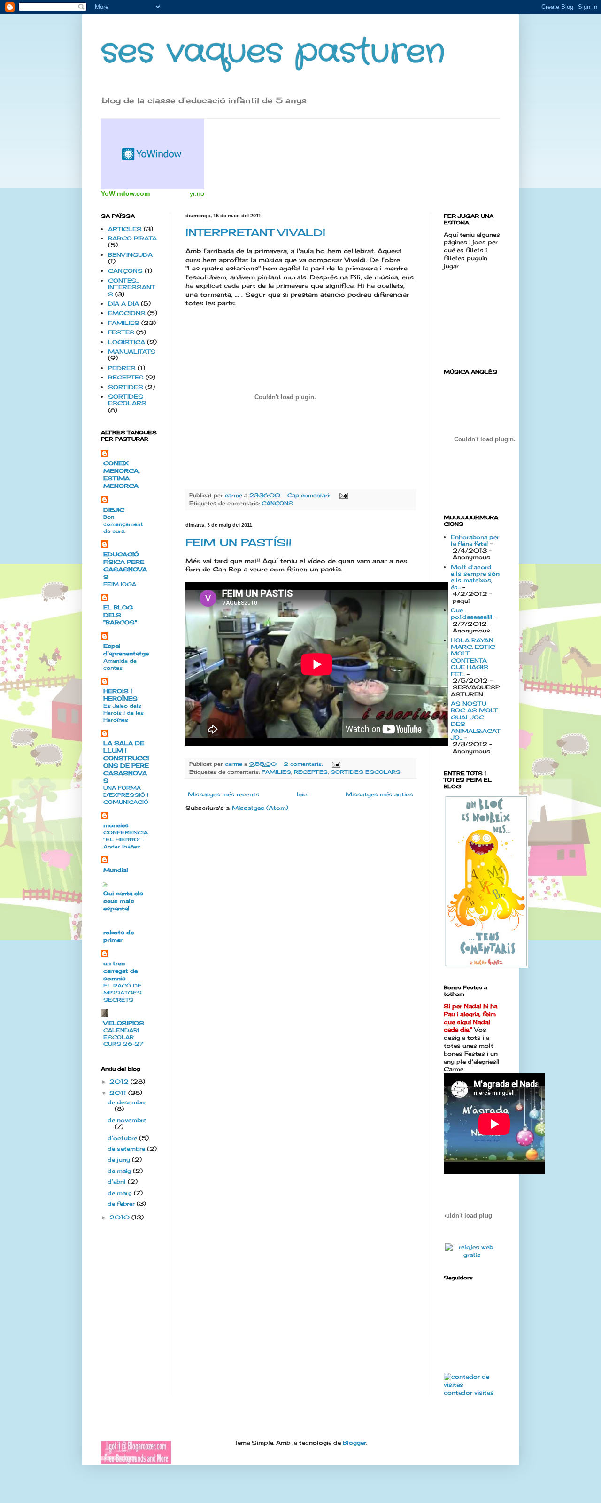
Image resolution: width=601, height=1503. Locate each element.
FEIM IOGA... (121, 584)
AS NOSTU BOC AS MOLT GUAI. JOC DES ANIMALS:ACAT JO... (475, 720)
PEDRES (122, 367)
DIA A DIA (123, 303)
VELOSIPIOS (123, 1022)
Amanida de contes (120, 664)
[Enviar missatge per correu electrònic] (343, 495)
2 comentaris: (304, 764)
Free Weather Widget (152, 154)
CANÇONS (277, 503)
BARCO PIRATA (132, 238)
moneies (116, 825)
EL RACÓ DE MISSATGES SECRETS (122, 992)
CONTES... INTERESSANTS (131, 287)
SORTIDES (125, 387)
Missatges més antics (379, 794)
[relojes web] (468, 1237)
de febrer (122, 1203)
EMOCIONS (127, 312)
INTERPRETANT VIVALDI (255, 232)
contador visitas (469, 1392)
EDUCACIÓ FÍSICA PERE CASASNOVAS (125, 565)
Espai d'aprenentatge (126, 649)
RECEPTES (311, 772)
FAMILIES (276, 772)
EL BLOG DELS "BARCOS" (120, 615)
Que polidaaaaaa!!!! (471, 613)
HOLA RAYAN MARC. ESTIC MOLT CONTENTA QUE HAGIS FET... (473, 657)
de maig (120, 1170)
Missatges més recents (224, 794)
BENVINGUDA (130, 254)
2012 (120, 1081)
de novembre (127, 1120)
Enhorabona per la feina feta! (475, 540)
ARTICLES (125, 228)
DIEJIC (113, 509)
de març (121, 1192)
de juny (120, 1159)
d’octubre (123, 1137)
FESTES (121, 332)
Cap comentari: (309, 495)
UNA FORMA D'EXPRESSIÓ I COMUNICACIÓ (125, 795)
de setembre (127, 1148)
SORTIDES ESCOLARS (366, 772)
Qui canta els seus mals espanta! (123, 901)
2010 (120, 1217)
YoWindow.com (125, 193)
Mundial (115, 869)
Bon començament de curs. (123, 524)
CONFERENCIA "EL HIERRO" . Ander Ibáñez (125, 839)
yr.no (197, 193)
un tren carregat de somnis (120, 971)
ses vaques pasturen (273, 52)
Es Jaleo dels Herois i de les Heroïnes (123, 712)
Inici (302, 794)
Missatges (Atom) (260, 807)
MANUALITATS (131, 351)
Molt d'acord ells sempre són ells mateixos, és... (475, 577)
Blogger (354, 1442)
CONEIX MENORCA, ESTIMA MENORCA (121, 474)
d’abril (118, 1181)
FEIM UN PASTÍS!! (238, 542)
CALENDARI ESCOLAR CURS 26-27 (123, 1037)
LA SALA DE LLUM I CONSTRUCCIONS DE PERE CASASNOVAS (126, 762)
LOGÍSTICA (126, 342)
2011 (118, 1092)
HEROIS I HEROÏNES (120, 694)
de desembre (127, 1102)
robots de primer (118, 936)
